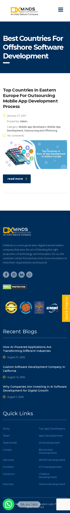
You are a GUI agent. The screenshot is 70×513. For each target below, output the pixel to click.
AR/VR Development (52, 459)
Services (8, 459)
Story (6, 428)
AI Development (49, 442)
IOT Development (50, 466)
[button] (8, 504)
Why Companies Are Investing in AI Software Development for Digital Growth (35, 388)
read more (15, 179)
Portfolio (8, 466)
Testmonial (10, 442)
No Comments (16, 135)
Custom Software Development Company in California (34, 369)
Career (7, 449)
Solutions (9, 473)
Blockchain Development (48, 451)
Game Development (52, 484)
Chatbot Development (48, 475)
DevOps (8, 484)
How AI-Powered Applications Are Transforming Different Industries (27, 349)
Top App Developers (52, 428)
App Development (51, 435)
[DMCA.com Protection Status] (14, 286)
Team (6, 435)
